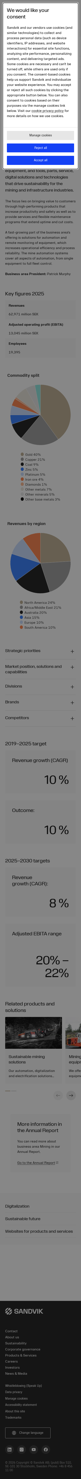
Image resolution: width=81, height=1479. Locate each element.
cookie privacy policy (48, 111)
